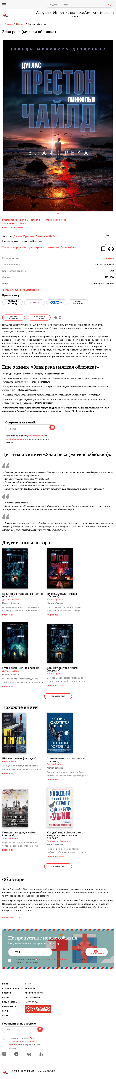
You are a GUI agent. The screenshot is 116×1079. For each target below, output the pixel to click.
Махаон (107, 13)
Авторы (6, 997)
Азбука (42, 13)
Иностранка (63, 13)
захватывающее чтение (14, 223)
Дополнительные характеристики (21, 290)
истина (24, 220)
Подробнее (8, 615)
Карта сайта (31, 1002)
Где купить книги (34, 993)
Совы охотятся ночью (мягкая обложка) (66, 760)
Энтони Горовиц (55, 764)
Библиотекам (9, 1006)
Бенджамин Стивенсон (59, 841)
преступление (9, 220)
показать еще (58, 696)
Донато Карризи (10, 838)
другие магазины (78, 302)
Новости (6, 993)
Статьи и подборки (12, 988)
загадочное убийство (55, 220)
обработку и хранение (16, 439)
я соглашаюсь (37, 435)
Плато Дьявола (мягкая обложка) (62, 595)
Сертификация (32, 997)
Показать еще (9, 228)
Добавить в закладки (39, 317)
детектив (35, 220)
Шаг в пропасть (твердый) (19, 758)
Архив (5, 1016)
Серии (5, 1011)
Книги (75, 17)
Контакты (30, 988)
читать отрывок (13, 317)
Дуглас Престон (23, 236)
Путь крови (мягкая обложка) (21, 667)
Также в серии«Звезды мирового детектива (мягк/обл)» (39, 247)
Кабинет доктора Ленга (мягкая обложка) (23, 595)
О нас (28, 984)
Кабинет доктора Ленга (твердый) (62, 669)
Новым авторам (10, 1002)
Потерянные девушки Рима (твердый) (20, 834)
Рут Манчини (9, 761)
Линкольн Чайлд (46, 236)
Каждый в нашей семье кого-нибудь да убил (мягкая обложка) (66, 835)
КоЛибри (87, 13)
